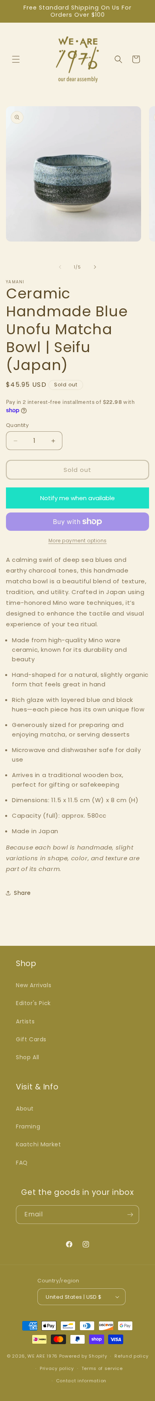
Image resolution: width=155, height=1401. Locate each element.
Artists (25, 1021)
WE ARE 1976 (42, 1356)
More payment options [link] (77, 540)
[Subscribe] (130, 1214)
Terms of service (102, 1368)
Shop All (27, 1057)
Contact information (81, 1381)
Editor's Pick (33, 1003)
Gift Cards (31, 1039)
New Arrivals (33, 985)
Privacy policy (57, 1368)
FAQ (22, 1163)
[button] (16, 59)
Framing (28, 1126)
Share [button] (22, 893)
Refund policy (131, 1356)
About (25, 1109)
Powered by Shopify (83, 1356)
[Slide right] (95, 267)
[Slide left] (60, 267)
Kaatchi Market (38, 1144)
